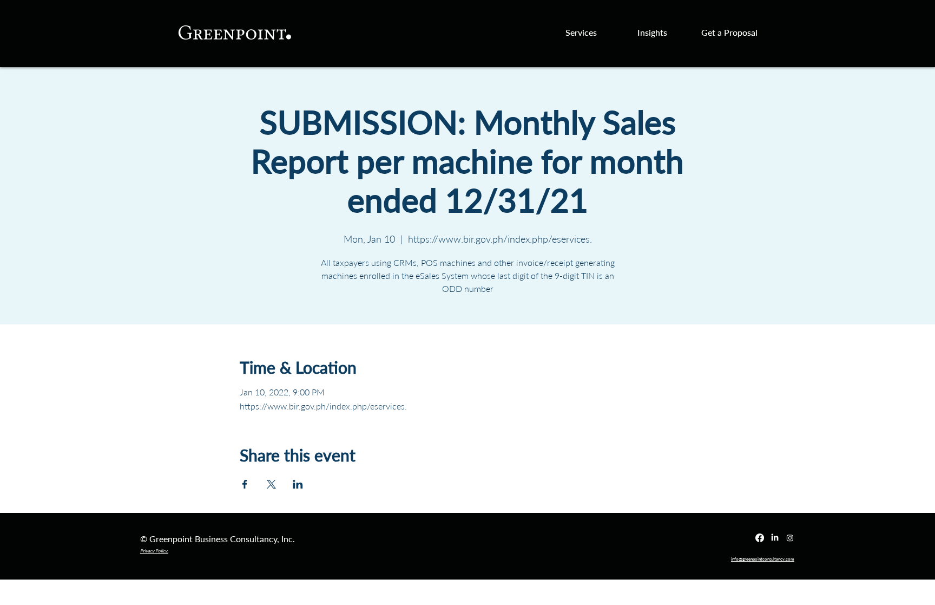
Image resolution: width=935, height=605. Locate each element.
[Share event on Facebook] (245, 484)
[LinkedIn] (775, 538)
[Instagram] (790, 538)
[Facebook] (759, 538)
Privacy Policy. (154, 551)
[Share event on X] (271, 484)
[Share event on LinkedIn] (298, 484)
